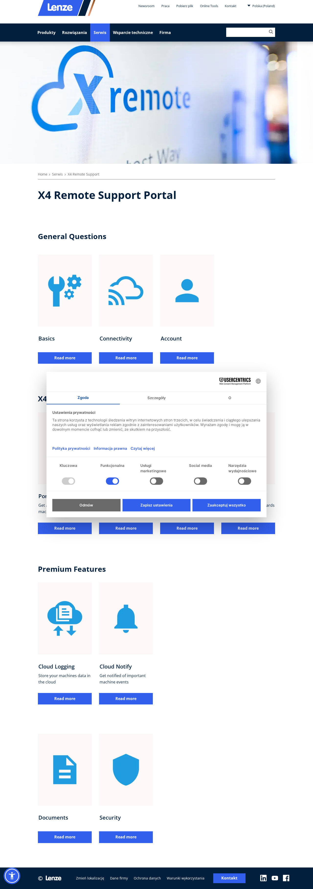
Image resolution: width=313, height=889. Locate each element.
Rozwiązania (74, 32)
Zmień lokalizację (90, 878)
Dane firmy (119, 878)
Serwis (100, 32)
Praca (165, 6)
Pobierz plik (184, 6)
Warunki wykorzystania (185, 878)
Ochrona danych (147, 878)
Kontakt (230, 6)
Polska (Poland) (263, 6)
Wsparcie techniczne (133, 32)
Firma (165, 32)
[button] (12, 876)
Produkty (46, 32)
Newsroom (146, 6)
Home (42, 174)
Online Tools (209, 6)
